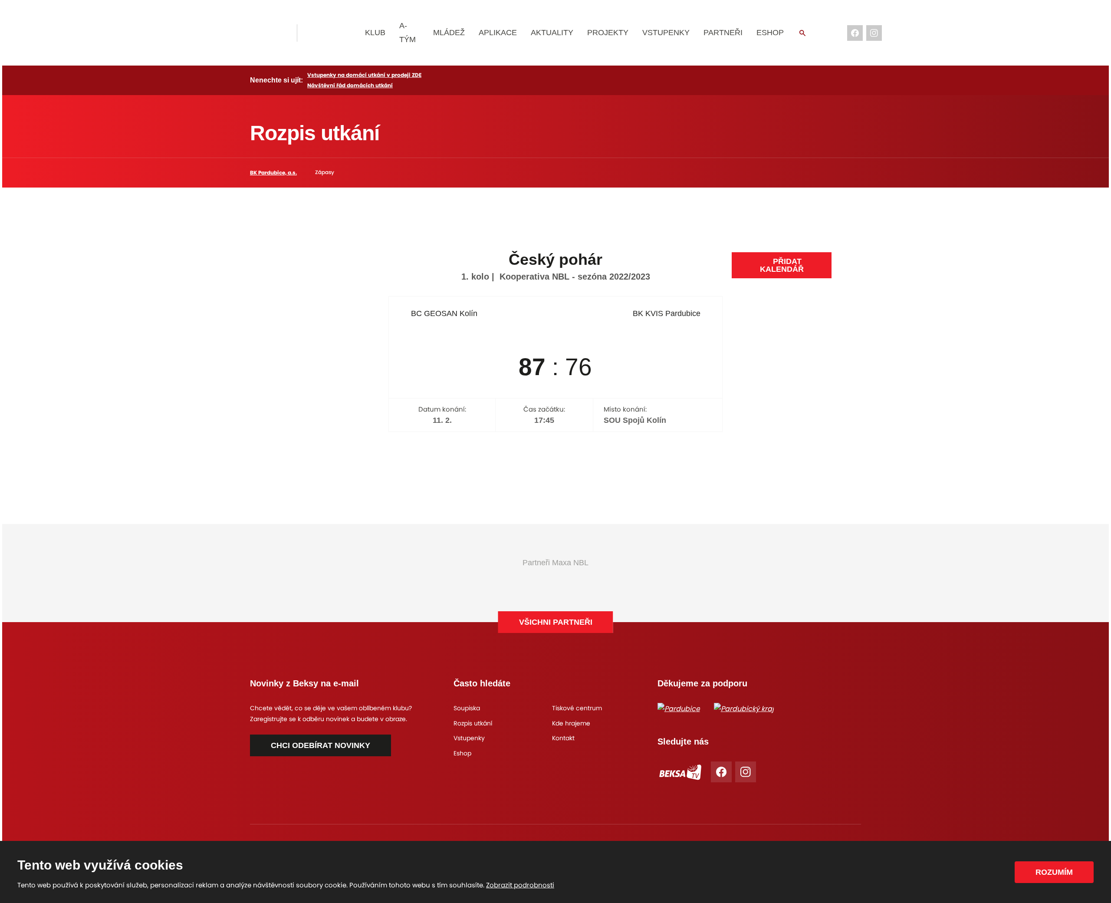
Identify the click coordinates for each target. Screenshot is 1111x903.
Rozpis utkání (473, 723)
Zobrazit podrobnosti (520, 885)
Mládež (449, 32)
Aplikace (498, 32)
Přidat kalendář (782, 265)
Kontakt (563, 738)
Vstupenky (666, 32)
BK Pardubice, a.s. (273, 172)
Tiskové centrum (577, 708)
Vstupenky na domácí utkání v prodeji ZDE (364, 75)
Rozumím (1054, 872)
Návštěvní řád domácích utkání (350, 85)
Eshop (770, 32)
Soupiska (467, 708)
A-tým (407, 32)
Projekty (607, 32)
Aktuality (552, 32)
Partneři (723, 32)
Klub (375, 32)
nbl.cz (332, 33)
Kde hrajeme (571, 723)
